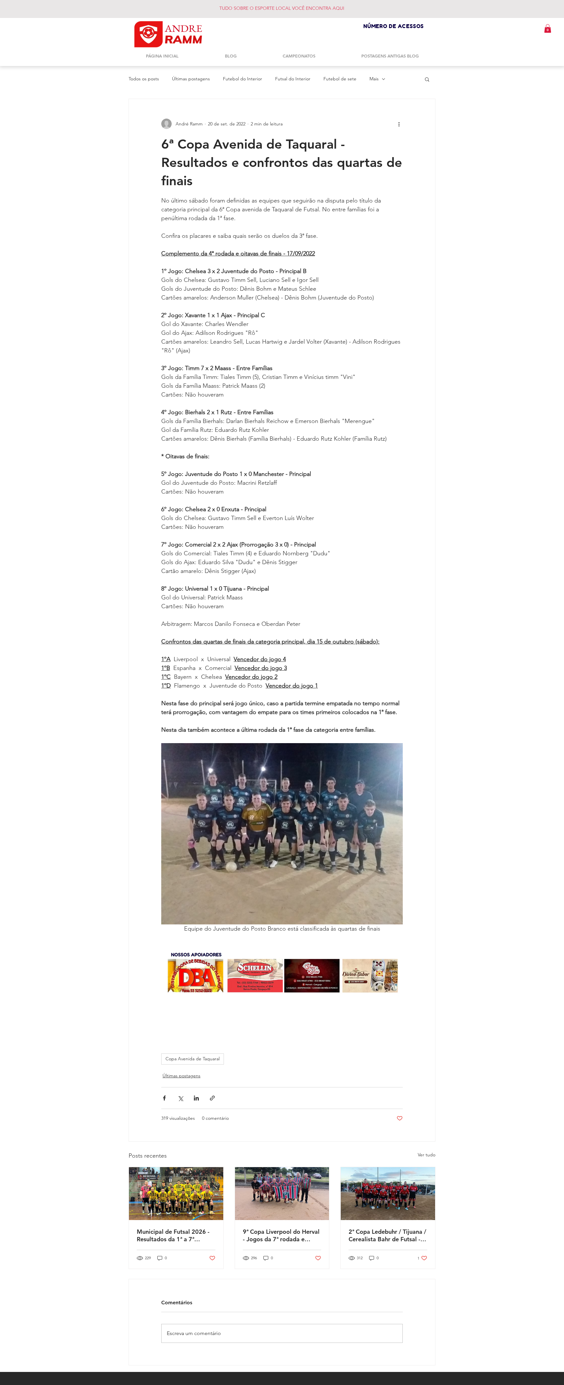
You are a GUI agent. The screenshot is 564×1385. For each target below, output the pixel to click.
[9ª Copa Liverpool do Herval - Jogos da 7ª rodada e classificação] (282, 1193)
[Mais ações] (399, 124)
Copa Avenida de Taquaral (192, 1059)
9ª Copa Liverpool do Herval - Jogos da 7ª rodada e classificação (281, 1235)
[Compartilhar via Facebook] (164, 1098)
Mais (374, 79)
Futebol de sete (339, 79)
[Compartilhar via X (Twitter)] (180, 1098)
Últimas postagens (191, 79)
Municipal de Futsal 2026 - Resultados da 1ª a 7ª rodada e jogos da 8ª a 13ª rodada (173, 1235)
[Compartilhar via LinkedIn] (196, 1098)
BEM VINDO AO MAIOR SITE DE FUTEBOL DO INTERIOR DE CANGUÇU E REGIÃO (297, 8)
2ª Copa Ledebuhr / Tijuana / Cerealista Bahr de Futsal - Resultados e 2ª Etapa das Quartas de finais (387, 1235)
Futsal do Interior (292, 79)
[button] (547, 28)
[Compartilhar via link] (212, 1098)
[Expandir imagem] (282, 833)
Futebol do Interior (242, 79)
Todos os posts (144, 79)
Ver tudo (426, 1155)
